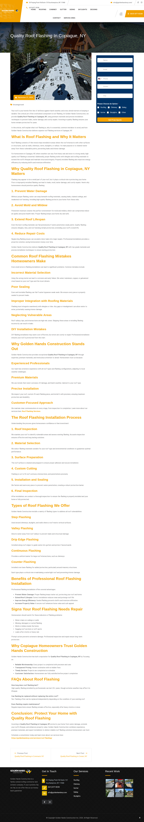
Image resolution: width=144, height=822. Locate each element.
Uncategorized (18, 105)
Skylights (82, 9)
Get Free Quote (115, 120)
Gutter (63, 9)
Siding (72, 9)
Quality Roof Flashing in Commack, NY (29, 756)
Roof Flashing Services (31, 411)
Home (33, 9)
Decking (93, 9)
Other (124, 112)
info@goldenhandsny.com (57, 793)
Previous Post (22, 753)
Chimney (53, 9)
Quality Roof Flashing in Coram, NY (73, 756)
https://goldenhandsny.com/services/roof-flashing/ (31, 738)
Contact (57, 18)
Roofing (42, 9)
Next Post (80, 753)
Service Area (69, 18)
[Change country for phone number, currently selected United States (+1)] (99, 79)
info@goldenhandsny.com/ (122, 2)
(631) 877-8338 (54, 787)
